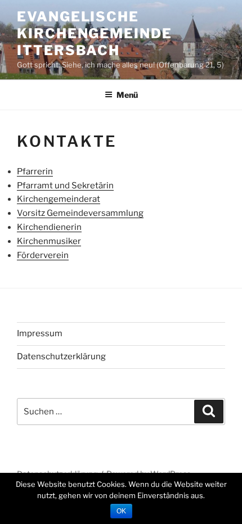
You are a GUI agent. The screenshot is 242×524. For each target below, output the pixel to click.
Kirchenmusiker (49, 241)
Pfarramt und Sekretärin (65, 185)
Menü (127, 95)
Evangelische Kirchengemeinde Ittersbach (94, 33)
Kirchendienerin (49, 227)
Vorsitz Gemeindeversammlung (80, 213)
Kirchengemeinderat (58, 199)
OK (121, 511)
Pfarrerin (35, 171)
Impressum (39, 333)
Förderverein (43, 255)
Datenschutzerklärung (61, 356)
